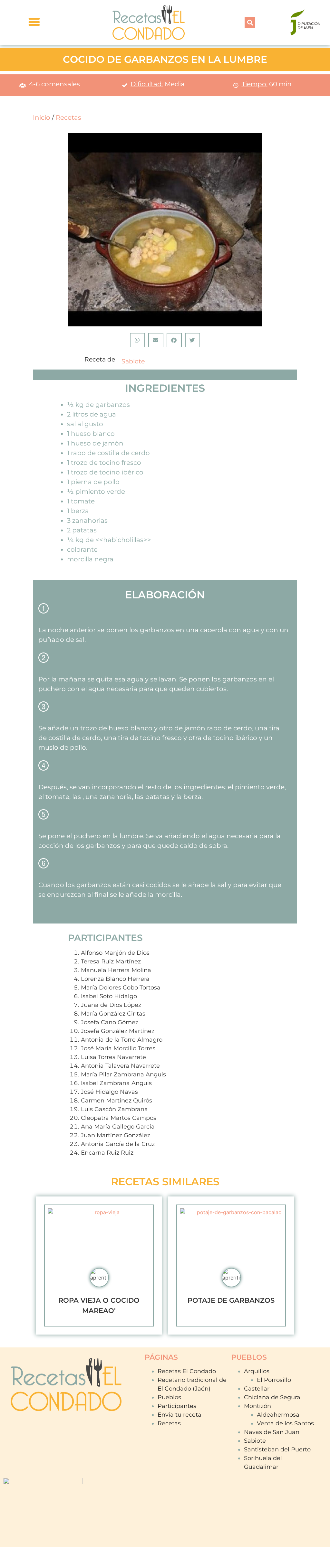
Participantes (177, 1406)
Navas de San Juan (271, 1432)
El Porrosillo (274, 1379)
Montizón (257, 1406)
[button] (250, 22)
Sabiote (133, 361)
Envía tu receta (179, 1414)
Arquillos (256, 1371)
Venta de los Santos (285, 1423)
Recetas (68, 117)
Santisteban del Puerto (277, 1449)
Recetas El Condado (187, 1371)
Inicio (41, 117)
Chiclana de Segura (272, 1397)
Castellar (256, 1388)
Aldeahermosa (278, 1414)
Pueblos (169, 1397)
